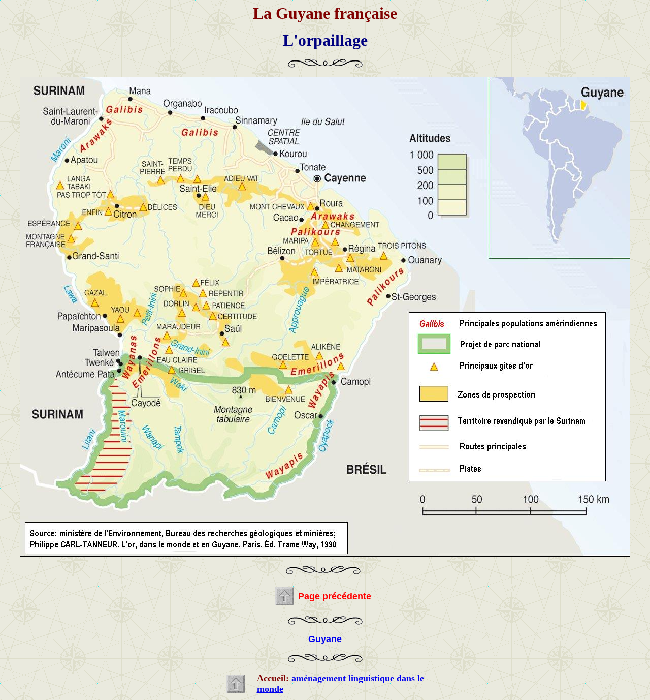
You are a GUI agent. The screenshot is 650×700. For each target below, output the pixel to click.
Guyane (325, 639)
